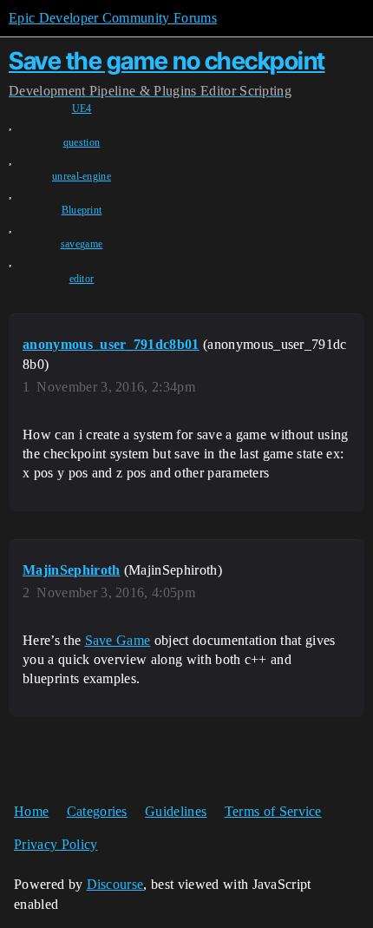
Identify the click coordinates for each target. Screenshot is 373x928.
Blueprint (82, 210)
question (82, 142)
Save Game (118, 640)
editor (82, 279)
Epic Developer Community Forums (113, 17)
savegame (82, 244)
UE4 (82, 108)
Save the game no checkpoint (167, 61)
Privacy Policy (55, 844)
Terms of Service (273, 811)
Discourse (115, 884)
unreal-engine (81, 176)
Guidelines (175, 811)
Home (31, 811)
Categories (97, 811)
